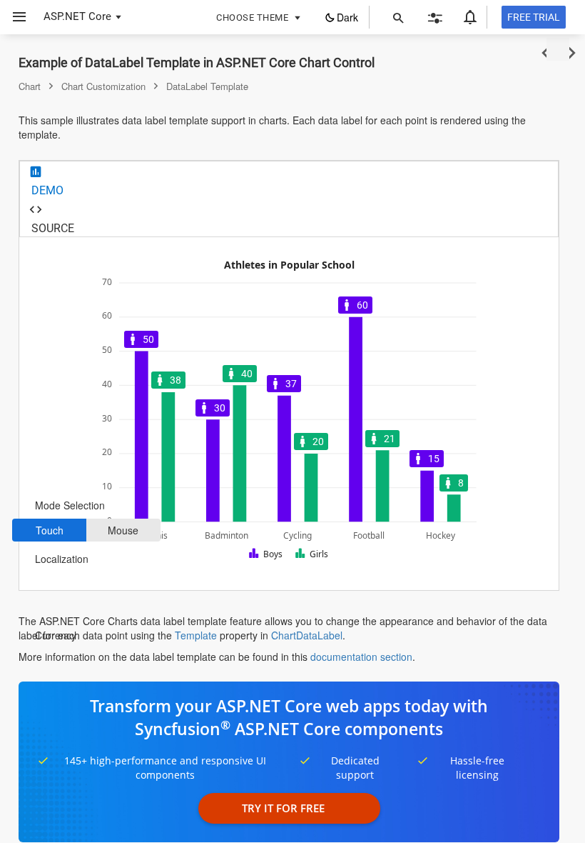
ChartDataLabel (306, 635)
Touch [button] (49, 530)
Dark (347, 17)
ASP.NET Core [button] (77, 16)
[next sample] (572, 53)
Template (196, 635)
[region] (289, 413)
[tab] (289, 180)
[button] (14, 17)
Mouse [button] (123, 530)
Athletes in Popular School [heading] (289, 265)
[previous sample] (545, 53)
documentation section (361, 656)
